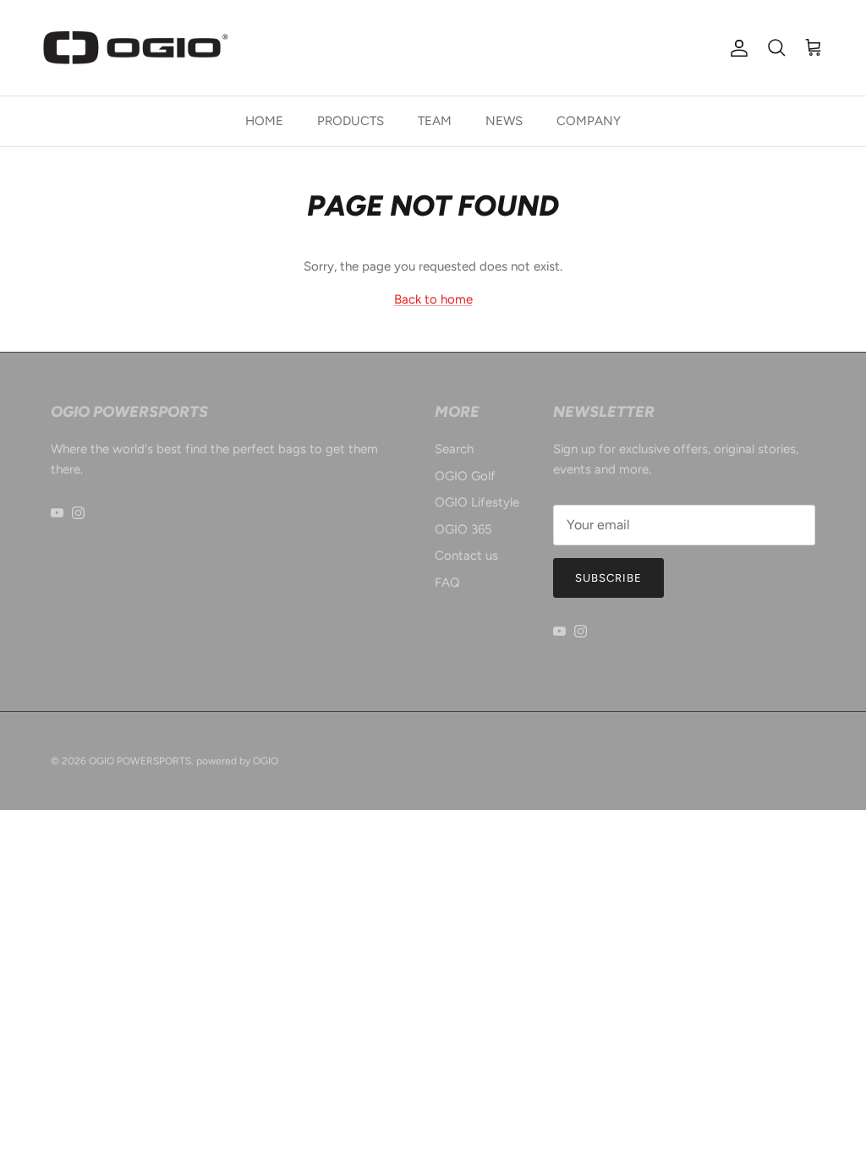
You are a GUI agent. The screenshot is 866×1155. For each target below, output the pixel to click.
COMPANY (588, 121)
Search (454, 449)
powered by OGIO (237, 761)
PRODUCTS (350, 121)
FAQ (447, 582)
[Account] (735, 48)
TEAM (435, 121)
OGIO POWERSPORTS (140, 761)
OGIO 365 (463, 529)
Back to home (433, 299)
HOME (264, 121)
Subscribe (608, 578)
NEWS (504, 121)
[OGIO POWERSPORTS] (135, 48)
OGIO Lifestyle (477, 502)
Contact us (466, 555)
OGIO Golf (465, 476)
